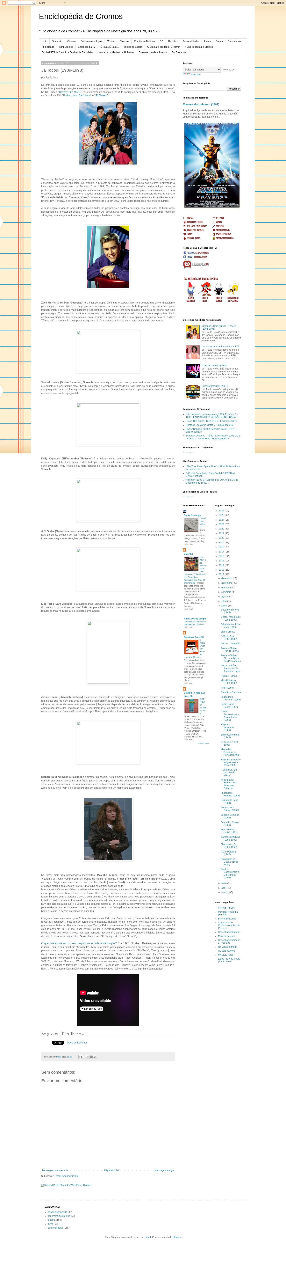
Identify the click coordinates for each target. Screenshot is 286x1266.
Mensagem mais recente (55, 1170)
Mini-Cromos (66, 47)
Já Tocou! (101, 95)
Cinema (71, 41)
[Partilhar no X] (88, 1057)
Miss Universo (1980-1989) (229, 681)
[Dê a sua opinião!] (84, 1057)
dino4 (148, 1237)
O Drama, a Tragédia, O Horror (163, 47)
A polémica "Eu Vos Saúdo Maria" (229, 772)
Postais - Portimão (230, 643)
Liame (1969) (228, 631)
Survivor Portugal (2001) (215, 386)
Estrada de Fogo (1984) (229, 801)
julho (224, 601)
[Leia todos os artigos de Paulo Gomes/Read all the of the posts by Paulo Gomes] (219, 302)
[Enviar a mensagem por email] (80, 1057)
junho (224, 605)
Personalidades (190, 41)
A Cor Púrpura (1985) (228, 853)
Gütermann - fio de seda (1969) (230, 625)
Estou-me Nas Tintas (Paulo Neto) (229, 960)
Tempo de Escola (133, 47)
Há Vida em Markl (227, 947)
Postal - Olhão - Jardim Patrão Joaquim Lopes (230, 668)
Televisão (57, 41)
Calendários (234, 41)
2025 (222, 515)
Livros (207, 41)
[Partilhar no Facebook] (91, 1057)
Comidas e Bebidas (144, 41)
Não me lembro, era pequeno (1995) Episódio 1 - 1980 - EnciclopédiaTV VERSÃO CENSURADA (212, 415)
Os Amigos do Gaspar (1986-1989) (230, 862)
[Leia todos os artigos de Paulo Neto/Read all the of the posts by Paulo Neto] (205, 302)
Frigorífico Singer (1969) (230, 823)
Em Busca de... (180, 52)
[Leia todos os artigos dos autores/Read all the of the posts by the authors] (218, 280)
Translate (196, 74)
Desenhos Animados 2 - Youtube (229, 941)
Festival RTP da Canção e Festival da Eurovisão (67, 52)
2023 (222, 524)
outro (50, 1224)
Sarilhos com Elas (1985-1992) (230, 838)
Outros (219, 41)
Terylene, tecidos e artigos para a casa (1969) (231, 762)
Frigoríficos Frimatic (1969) (230, 794)
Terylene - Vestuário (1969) (227, 727)
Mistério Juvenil (226, 936)
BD (161, 41)
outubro (225, 587)
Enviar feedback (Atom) (66, 1176)
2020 (222, 538)
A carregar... (189, 452)
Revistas (172, 41)
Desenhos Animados (229, 932)
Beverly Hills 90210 (70, 92)
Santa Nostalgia (192, 515)
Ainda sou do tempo (195, 618)
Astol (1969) (227, 687)
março (225, 892)
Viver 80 (188, 554)
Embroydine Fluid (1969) (230, 736)
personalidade (55, 1227)
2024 (222, 519)
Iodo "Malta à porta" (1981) (229, 831)
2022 (222, 529)
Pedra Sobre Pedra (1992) (229, 705)
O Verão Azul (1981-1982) (229, 637)
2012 (222, 574)
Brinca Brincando (227, 918)
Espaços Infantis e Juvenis (153, 52)
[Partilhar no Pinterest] (95, 1057)
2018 (222, 547)
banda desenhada (57, 1212)
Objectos (124, 41)
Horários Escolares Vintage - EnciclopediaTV (209, 425)
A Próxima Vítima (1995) (214, 365)
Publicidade (48, 47)
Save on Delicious (77, 1042)
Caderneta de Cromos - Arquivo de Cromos (229, 925)
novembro (227, 583)
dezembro (227, 578)
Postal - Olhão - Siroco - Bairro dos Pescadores (231, 658)
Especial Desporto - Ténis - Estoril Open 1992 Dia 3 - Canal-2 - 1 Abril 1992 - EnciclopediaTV (213, 437)
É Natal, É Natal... (109, 47)
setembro (226, 592)
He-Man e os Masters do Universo (116, 52)
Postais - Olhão (229, 676)
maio (224, 883)
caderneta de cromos (59, 1216)
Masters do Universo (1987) (201, 104)
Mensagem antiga (164, 1170)
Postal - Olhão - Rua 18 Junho (230, 649)
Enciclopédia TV (86, 47)
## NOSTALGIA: (226, 907)
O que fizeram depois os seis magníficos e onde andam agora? (79, 943)
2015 (222, 560)
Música (111, 41)
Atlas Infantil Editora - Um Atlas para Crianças (229, 784)
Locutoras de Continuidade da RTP (220, 346)
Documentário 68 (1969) (230, 611)
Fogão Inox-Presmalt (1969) (231, 698)
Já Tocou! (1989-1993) (230, 743)
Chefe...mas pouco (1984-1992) (231, 618)
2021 (222, 533)
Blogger (177, 1237)
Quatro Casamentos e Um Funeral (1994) (230, 873)
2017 (222, 551)
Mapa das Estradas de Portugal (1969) (230, 752)
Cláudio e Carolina (231, 692)
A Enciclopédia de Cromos (199, 47)
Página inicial (111, 1170)
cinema (51, 1219)
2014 (222, 565)
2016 (222, 556)
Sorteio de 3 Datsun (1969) (230, 809)
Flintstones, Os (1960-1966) (229, 845)
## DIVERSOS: (226, 955)
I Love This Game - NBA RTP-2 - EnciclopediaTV (211, 421)
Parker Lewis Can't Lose (76, 95)
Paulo (59, 1057)
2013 (222, 569)
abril (224, 888)
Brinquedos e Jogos (91, 41)
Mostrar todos (203, 744)
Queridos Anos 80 (194, 637)
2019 (222, 542)
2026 (222, 510)
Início (44, 41)
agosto (225, 596)
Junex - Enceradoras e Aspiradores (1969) (230, 715)
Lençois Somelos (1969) (230, 816)
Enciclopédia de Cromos (81, 16)
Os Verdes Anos (226, 950)
